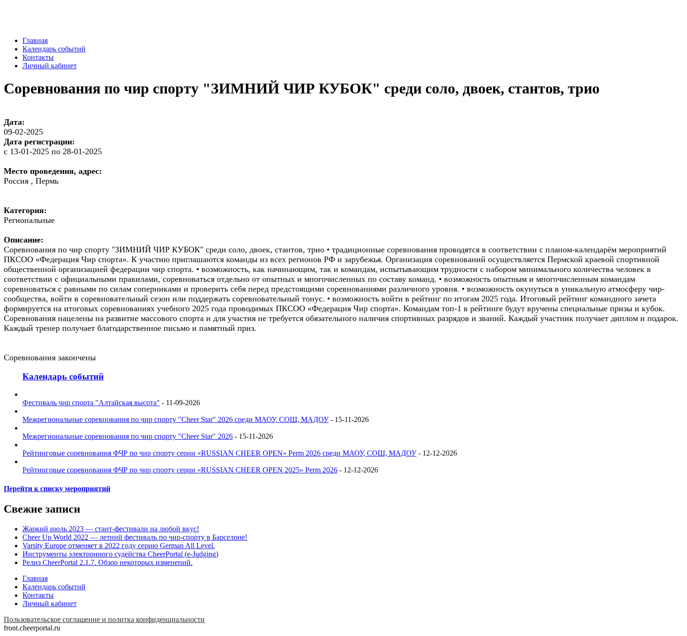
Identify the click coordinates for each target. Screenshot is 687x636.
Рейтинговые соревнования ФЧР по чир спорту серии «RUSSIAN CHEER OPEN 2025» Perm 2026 (179, 470)
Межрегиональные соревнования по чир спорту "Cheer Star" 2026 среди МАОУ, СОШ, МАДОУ (175, 419)
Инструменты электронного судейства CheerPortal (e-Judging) (120, 554)
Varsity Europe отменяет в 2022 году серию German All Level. (118, 546)
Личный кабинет (49, 66)
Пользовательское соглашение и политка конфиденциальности (104, 619)
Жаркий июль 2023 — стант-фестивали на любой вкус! (110, 529)
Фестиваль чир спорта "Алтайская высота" (91, 403)
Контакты (38, 57)
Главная (35, 40)
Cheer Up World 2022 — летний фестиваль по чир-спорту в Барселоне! (134, 537)
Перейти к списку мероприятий (57, 489)
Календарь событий (54, 49)
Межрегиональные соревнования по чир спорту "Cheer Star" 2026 (127, 436)
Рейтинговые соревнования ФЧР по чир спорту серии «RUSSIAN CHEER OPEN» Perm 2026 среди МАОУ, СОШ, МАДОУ (219, 453)
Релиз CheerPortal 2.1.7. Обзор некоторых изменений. (107, 562)
